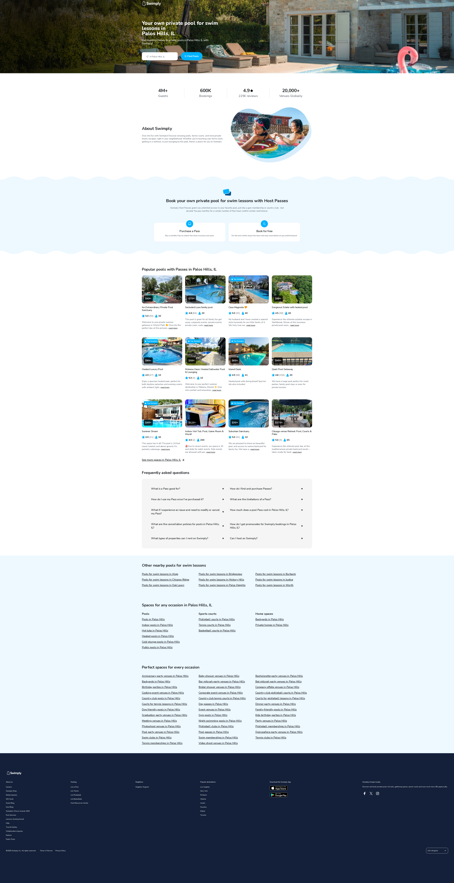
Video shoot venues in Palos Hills (218, 743)
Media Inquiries (11, 795)
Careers (9, 787)
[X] (371, 793)
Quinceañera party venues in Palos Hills (278, 732)
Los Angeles (205, 787)
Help (7, 823)
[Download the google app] (279, 794)
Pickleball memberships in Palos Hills (277, 726)
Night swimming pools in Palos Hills (220, 721)
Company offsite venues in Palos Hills (277, 687)
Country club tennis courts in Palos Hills (222, 698)
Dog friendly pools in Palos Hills (161, 709)
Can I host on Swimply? (244, 538)
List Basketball (76, 799)
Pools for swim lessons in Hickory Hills (221, 579)
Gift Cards (9, 799)
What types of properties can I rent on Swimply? (179, 538)
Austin (202, 803)
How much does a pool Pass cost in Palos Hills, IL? (259, 510)
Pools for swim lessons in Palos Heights (222, 585)
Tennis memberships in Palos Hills (162, 743)
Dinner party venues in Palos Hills (275, 704)
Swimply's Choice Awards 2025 (18, 811)
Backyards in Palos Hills (269, 619)
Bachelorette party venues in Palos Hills (279, 676)
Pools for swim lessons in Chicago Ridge (165, 579)
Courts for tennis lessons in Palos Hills (164, 704)
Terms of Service (46, 851)
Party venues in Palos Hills (271, 721)
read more (173, 328)
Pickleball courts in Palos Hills (217, 619)
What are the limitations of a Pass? (250, 499)
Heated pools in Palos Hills (158, 636)
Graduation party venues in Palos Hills (164, 715)
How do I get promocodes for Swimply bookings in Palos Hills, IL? (263, 526)
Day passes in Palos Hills (213, 704)
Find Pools (193, 56)
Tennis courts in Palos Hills (215, 625)
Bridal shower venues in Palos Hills (219, 687)
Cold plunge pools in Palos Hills (161, 642)
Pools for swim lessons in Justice (274, 579)
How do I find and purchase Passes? (251, 489)
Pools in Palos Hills (153, 619)
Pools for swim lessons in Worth (274, 585)
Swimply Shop (11, 791)
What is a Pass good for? (165, 489)
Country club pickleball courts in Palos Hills (281, 693)
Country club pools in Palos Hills (161, 698)
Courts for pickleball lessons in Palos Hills (280, 698)
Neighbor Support (142, 787)
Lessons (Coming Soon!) (15, 819)
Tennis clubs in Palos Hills (270, 737)
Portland (203, 795)
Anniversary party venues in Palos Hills (165, 676)
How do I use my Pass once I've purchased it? (177, 499)
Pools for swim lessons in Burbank (275, 574)
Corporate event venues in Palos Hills (221, 693)
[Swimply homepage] (227, 3)
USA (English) (433, 851)
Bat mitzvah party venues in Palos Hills (278, 681)
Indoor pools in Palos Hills (157, 625)
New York (204, 791)
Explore (9, 835)
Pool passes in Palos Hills (214, 732)
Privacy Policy (60, 851)
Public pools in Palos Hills (157, 647)
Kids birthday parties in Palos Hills (275, 715)
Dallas (202, 811)
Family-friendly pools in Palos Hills (276, 709)
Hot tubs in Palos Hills (155, 630)
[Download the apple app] (279, 788)
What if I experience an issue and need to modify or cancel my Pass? (185, 511)
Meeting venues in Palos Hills (159, 721)
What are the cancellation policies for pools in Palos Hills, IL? (185, 526)
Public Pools (10, 839)
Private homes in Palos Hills (271, 625)
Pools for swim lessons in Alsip (160, 574)
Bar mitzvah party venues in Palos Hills (222, 681)
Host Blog (9, 807)
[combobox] (160, 56)
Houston (203, 807)
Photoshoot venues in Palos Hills (161, 726)
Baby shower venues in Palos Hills (219, 676)
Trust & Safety (11, 827)
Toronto (203, 815)
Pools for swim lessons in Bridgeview (220, 574)
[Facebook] (364, 793)
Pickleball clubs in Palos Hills (216, 726)
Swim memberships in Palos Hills (218, 737)
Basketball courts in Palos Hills (217, 630)
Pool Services (11, 815)
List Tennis (75, 791)
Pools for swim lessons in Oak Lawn (163, 585)
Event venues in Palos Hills (215, 709)
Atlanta (203, 799)
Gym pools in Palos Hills (213, 715)
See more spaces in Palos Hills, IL (161, 460)
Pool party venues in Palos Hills (160, 732)
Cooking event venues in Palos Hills (163, 693)
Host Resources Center (79, 803)
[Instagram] (377, 793)
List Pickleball (76, 795)
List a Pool (75, 787)
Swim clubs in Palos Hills (157, 737)
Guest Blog (10, 803)
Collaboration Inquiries (14, 831)
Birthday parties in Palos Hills (159, 687)
